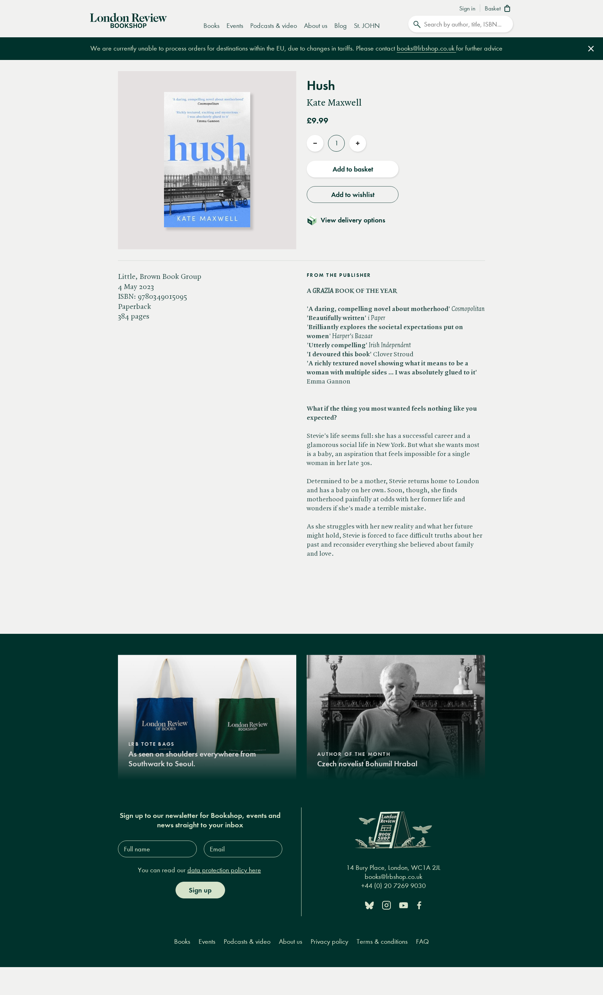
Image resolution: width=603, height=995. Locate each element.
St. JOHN (367, 26)
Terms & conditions (382, 941)
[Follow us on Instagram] (386, 905)
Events (234, 26)
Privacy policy (329, 941)
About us (315, 26)
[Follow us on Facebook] (419, 905)
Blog (340, 26)
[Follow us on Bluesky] (369, 905)
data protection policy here (224, 870)
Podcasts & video (273, 26)
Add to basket (353, 169)
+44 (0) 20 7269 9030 (393, 886)
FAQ (422, 941)
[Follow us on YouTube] (403, 905)
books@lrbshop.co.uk (426, 48)
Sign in (467, 9)
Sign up (200, 890)
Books (211, 26)
